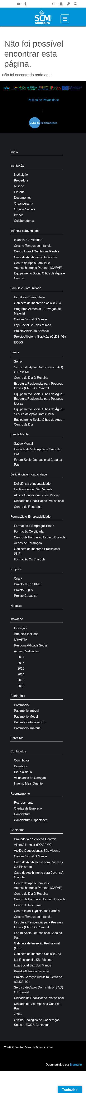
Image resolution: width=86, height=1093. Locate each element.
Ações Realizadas (26, 651)
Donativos (21, 766)
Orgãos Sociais (24, 209)
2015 (21, 668)
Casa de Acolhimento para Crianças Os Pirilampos (38, 864)
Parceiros (17, 738)
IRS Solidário (23, 772)
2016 (21, 663)
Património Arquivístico (29, 722)
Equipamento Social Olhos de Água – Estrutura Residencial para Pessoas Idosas (39, 398)
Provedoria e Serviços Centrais (35, 839)
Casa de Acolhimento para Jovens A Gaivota (38, 875)
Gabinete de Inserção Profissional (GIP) (37, 551)
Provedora (21, 180)
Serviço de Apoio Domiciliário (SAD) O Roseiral (38, 369)
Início (14, 152)
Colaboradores (24, 220)
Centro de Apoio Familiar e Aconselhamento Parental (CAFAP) (38, 265)
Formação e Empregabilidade (30, 516)
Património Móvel (26, 716)
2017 (21, 657)
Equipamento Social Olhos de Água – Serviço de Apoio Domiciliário (39, 411)
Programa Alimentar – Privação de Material (37, 311)
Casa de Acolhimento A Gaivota (35, 257)
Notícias (16, 605)
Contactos (17, 830)
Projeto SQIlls (23, 590)
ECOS (18, 342)
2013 (21, 680)
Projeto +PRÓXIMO (27, 584)
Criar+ (18, 578)
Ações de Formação (28, 543)
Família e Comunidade (25, 288)
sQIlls (18, 1014)
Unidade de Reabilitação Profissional (39, 501)
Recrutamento (20, 793)
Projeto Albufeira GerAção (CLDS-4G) (40, 336)
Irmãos (19, 215)
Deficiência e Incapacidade (28, 474)
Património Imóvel (26, 710)
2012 (21, 686)
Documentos (23, 197)
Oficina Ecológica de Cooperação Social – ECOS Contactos (36, 1022)
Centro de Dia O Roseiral (31, 377)
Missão (19, 186)
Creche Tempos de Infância (32, 245)
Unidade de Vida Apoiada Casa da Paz (37, 451)
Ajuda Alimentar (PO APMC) (33, 844)
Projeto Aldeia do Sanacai (31, 331)
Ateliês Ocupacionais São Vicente (37, 495)
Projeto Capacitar (26, 595)
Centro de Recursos (28, 506)
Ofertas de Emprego (28, 808)
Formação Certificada (28, 531)
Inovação (16, 619)
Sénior (14, 352)
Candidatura (22, 814)
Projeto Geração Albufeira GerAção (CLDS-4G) (38, 979)
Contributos (18, 751)
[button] (75, 3)
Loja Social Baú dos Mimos (32, 325)
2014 (21, 674)
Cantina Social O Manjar (30, 319)
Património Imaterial (27, 728)
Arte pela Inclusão (26, 634)
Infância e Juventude (24, 230)
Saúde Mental (19, 434)
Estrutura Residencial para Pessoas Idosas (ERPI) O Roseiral (38, 386)
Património (17, 695)
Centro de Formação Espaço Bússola (39, 537)
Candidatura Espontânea (31, 820)
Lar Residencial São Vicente (33, 489)
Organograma (23, 203)
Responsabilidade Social (30, 645)
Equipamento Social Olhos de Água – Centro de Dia (39, 422)
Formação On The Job (29, 559)
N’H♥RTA (20, 639)
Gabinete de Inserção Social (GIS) (37, 303)
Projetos (16, 569)
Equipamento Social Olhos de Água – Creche (39, 276)
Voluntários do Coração (30, 778)
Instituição (17, 165)
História (19, 192)
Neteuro (76, 1064)
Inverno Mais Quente (28, 783)
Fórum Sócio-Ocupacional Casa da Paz (38, 462)
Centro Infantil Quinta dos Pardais (37, 251)
